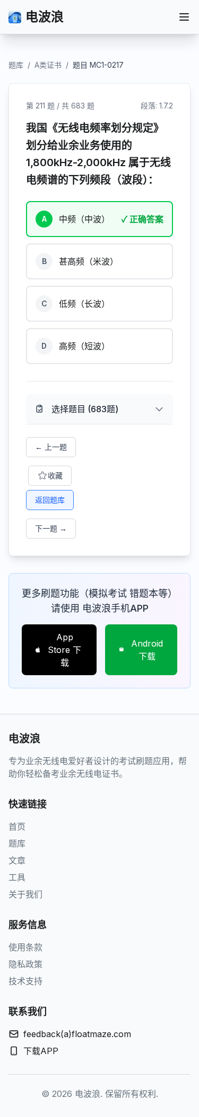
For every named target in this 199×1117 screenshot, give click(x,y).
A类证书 (48, 64)
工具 (16, 877)
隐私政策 (25, 964)
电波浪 (44, 16)
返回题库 (50, 499)
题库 (15, 64)
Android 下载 (147, 649)
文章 (16, 860)
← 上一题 (51, 446)
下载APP (40, 1051)
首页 (16, 826)
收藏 (55, 475)
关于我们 (25, 894)
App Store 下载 (64, 650)
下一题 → (51, 528)
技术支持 (25, 981)
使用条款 (25, 947)
